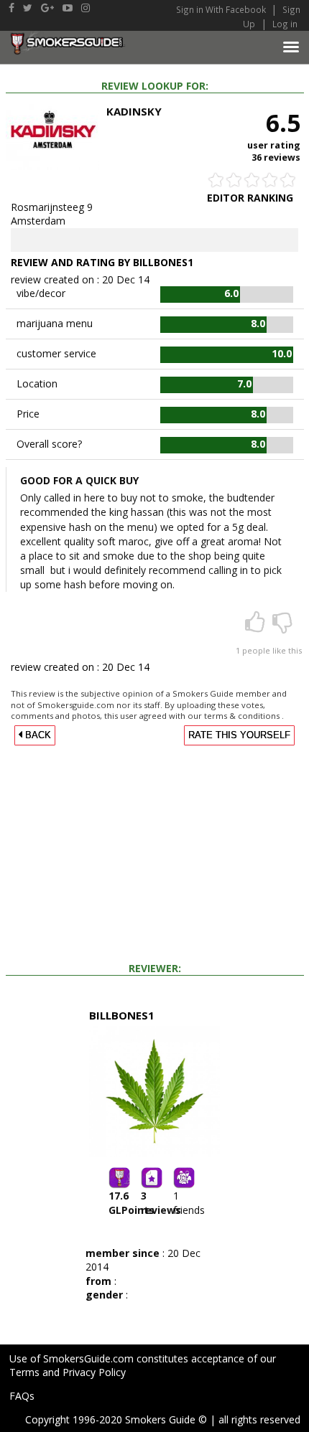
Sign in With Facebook (222, 9)
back (36, 735)
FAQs (21, 1396)
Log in (285, 23)
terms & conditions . (244, 715)
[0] (282, 626)
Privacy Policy (94, 1372)
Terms (24, 1372)
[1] (256, 626)
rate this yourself (239, 735)
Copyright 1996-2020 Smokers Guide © (116, 1419)
